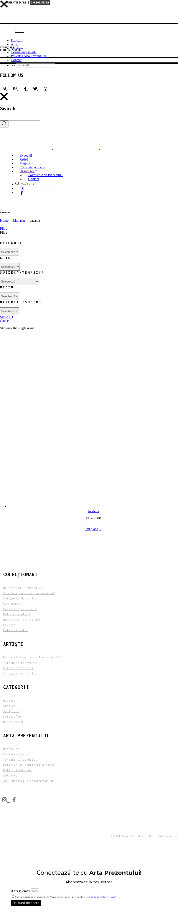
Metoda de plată (16, 614)
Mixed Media (13, 721)
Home (4, 220)
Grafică (9, 706)
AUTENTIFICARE (16, 2)
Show (6, 317)
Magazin (19, 220)
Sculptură (11, 711)
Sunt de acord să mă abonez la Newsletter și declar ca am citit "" (65, 896)
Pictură (9, 700)
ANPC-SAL (10, 775)
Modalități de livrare (22, 619)
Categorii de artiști (21, 598)
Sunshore (93, 511)
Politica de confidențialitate (100, 896)
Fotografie (12, 716)
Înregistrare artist (20, 673)
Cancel (5, 321)
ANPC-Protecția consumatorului (29, 781)
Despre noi (12, 749)
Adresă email (21, 891)
